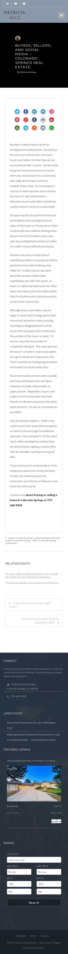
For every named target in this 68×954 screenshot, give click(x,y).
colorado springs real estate (47, 538)
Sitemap (45, 935)
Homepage (20, 935)
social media (11, 543)
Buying (32, 72)
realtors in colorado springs (18, 540)
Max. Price (42, 866)
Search (34, 902)
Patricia (23, 72)
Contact (33, 935)
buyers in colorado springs (21, 538)
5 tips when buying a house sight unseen (29, 604)
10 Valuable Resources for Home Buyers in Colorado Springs (31, 576)
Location (12, 854)
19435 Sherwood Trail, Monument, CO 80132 (31, 760)
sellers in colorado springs (44, 540)
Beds (9, 878)
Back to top (38, 948)
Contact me (17, 494)
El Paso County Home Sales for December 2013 (40, 620)
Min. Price (12, 866)
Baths (40, 878)
